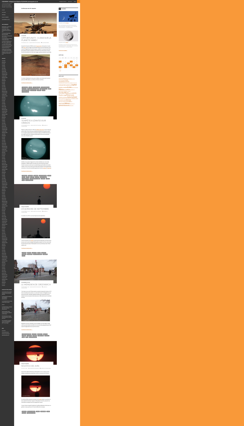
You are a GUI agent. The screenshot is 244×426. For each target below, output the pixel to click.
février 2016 (4, 253)
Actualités (23, 35)
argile (30, 87)
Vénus (67, 103)
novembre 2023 (4, 111)
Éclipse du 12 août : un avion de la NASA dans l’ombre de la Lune (7, 53)
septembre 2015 (4, 260)
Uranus (47, 178)
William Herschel (40, 129)
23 (76, 65)
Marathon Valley (43, 88)
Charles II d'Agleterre (26, 334)
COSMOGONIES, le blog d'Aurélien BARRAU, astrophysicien (7, 297)
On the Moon (64, 93)
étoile (67, 105)
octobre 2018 (4, 204)
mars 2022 (3, 141)
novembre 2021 (4, 147)
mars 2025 (3, 86)
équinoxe (36, 175)
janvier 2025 (4, 89)
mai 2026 (3, 65)
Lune (69, 87)
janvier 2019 (4, 199)
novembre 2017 (4, 221)
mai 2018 (3, 212)
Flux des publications (5, 332)
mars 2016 (3, 251)
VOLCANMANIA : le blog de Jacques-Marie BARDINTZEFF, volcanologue (6, 321)
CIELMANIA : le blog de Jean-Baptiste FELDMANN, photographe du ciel (20, 1)
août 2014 (3, 280)
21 (71, 65)
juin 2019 (3, 192)
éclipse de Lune (72, 103)
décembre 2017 (4, 219)
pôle (27, 337)
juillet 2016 (4, 245)
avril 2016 (3, 250)
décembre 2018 (4, 201)
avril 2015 (3, 268)
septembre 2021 (4, 150)
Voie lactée (62, 103)
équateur (24, 88)
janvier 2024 (4, 108)
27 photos (67, 22)
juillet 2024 (4, 98)
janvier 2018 (4, 218)
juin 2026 (3, 63)
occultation (69, 91)
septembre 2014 (4, 279)
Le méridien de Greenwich (36, 284)
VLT (71, 101)
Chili (64, 80)
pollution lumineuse (63, 97)
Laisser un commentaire (46, 368)
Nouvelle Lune (72, 89)
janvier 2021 (4, 163)
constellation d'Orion (64, 81)
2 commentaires (45, 42)
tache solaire (63, 100)
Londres (24, 335)
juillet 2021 (4, 153)
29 (73, 67)
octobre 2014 (4, 277)
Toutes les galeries (63, 50)
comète (66, 80)
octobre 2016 (4, 241)
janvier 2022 (4, 144)
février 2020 (4, 179)
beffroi (29, 252)
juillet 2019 (4, 190)
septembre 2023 (4, 114)
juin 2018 (3, 210)
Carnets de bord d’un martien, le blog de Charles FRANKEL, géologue (7, 293)
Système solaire (25, 91)
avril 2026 (3, 66)
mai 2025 (3, 83)
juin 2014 (3, 283)
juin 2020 (3, 173)
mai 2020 (3, 175)
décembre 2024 (4, 91)
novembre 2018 (4, 202)
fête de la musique (31, 411)
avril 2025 (3, 85)
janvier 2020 (4, 181)
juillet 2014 (4, 282)
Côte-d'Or (34, 252)
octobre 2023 (4, 112)
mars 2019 (3, 196)
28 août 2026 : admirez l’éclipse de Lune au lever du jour (6, 30)
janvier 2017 (4, 236)
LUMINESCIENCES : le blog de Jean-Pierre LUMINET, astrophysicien (7, 308)
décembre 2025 (4, 72)
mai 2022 (3, 138)
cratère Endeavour (45, 87)
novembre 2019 (4, 184)
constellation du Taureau (73, 82)
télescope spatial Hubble (35, 178)
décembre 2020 (4, 164)
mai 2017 (3, 230)
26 (65, 67)
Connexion (4, 330)
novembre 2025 (4, 74)
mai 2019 (3, 193)
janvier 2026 (4, 71)
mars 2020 (3, 178)
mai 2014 (3, 285)
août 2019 (3, 189)
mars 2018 (3, 215)
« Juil (60, 70)
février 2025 (4, 88)
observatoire (40, 335)
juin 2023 (3, 118)
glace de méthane (42, 175)
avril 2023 (3, 121)
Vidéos (75, 1)
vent (23, 180)
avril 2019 (3, 195)
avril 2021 (3, 158)
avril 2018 (3, 213)
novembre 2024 (4, 92)
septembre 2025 (4, 77)
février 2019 (4, 198)
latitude (45, 334)
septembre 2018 (4, 205)
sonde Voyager (43, 177)
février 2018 (4, 216)
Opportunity (39, 46)
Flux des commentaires (6, 333)
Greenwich (40, 334)
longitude (29, 335)
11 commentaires (69, 27)
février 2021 (4, 161)
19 (65, 65)
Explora (3, 304)
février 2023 (4, 124)
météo (23, 177)
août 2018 (3, 207)
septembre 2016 (4, 242)
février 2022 (4, 143)
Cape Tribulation (36, 87)
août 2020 (3, 170)
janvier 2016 (4, 254)
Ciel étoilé (4, 12)
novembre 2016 (4, 239)
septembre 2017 (4, 224)
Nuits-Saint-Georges (37, 254)
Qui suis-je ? (70, 1)
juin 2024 (3, 100)
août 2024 (3, 97)
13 (68, 63)
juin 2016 (3, 247)
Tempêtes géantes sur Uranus (33, 121)
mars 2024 (3, 105)
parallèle (47, 335)
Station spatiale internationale (64, 98)
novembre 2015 (4, 257)
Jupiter (44, 168)
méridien (34, 335)
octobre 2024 (4, 94)
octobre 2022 (4, 131)
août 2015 (3, 262)
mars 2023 (3, 123)
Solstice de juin (30, 366)
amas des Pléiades (63, 79)
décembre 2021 (4, 146)
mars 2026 (3, 68)
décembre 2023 (4, 109)
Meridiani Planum (25, 90)
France (38, 411)
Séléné (60, 100)
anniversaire (24, 87)
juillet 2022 (4, 135)
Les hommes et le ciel (25, 282)
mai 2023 (3, 120)
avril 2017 (3, 231)
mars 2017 (3, 233)
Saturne (49, 168)
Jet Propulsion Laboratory (33, 88)
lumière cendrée (63, 87)
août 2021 (3, 152)
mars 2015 (3, 270)
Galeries (64, 8)
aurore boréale (61, 80)
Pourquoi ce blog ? (62, 1)
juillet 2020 (4, 172)
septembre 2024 (4, 95)
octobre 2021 (4, 149)
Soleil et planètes (25, 206)
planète (39, 90)
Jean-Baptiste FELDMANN (35, 42)
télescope (68, 100)
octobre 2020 (4, 167)
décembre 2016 (4, 238)
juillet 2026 (4, 62)
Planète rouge (62, 95)
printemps (45, 254)
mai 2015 (3, 267)
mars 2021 (3, 160)
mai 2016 (3, 248)
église (39, 252)
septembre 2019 (4, 187)
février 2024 (4, 106)
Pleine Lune (70, 95)
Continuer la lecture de (27, 82)
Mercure (65, 89)
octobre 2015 (4, 259)
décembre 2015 (4, 256)
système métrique (33, 337)
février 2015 (4, 271)
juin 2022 (3, 137)
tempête (43, 178)
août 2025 (3, 79)
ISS (70, 85)
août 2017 (3, 225)
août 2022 (3, 134)
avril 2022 (3, 140)
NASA (68, 89)
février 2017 (4, 234)
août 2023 (3, 115)
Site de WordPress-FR (5, 335)
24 (60, 67)
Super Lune (70, 98)
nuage (28, 177)
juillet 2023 (4, 117)
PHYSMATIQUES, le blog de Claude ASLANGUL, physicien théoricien (7, 317)
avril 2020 (3, 176)
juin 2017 (3, 228)
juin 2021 (3, 155)
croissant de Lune (63, 85)
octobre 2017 (4, 222)
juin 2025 (3, 82)
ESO (69, 85)
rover (44, 90)
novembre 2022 (4, 129)
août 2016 (3, 244)
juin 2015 (3, 265)
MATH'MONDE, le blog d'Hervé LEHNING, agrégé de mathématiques (7, 312)
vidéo (69, 101)
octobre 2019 (4, 186)
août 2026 (3, 60)
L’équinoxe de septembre (35, 209)
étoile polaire (71, 105)
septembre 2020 (4, 169)
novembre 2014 (4, 276)
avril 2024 (3, 103)
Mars (25, 47)
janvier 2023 (4, 126)
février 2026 (4, 69)
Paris (23, 337)
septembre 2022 (4, 132)
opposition (70, 93)
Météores (3, 14)
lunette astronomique (74, 87)
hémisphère (30, 254)
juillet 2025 (4, 80)
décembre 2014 (4, 274)
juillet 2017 (4, 227)
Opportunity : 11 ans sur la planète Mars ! (36, 39)
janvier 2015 (4, 273)
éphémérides (62, 105)
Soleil (32, 240)
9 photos (67, 42)
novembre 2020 (4, 166)
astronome (24, 175)
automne (24, 252)
